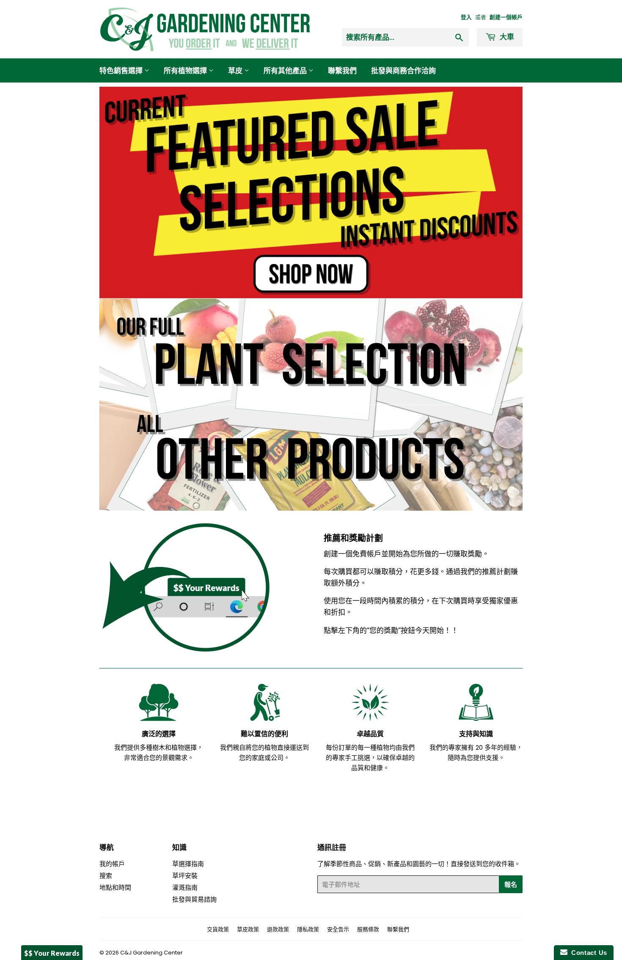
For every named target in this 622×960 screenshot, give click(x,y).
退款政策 (278, 929)
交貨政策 (218, 929)
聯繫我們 (342, 70)
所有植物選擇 (186, 70)
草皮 (236, 70)
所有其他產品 (286, 70)
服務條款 (368, 929)
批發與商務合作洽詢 (403, 70)
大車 (506, 36)
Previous (117, 192)
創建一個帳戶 (506, 17)
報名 (510, 884)
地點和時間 (115, 887)
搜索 (105, 875)
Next (504, 192)
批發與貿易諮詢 (194, 899)
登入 (466, 17)
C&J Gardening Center (151, 953)
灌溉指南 (185, 887)
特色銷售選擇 (121, 70)
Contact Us (587, 952)
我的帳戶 (112, 863)
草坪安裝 (185, 875)
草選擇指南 (188, 863)
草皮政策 (248, 929)
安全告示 (338, 929)
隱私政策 (308, 929)
